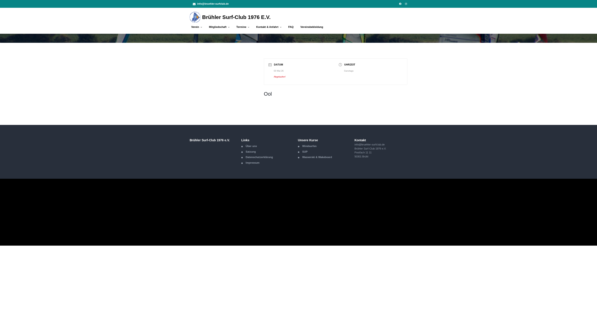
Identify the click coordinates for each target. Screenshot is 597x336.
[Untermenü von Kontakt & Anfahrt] (281, 27)
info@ (201, 3)
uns (254, 146)
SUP (305, 151)
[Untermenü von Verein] (201, 27)
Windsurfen (309, 146)
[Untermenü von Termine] (248, 27)
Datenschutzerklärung (259, 157)
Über (249, 146)
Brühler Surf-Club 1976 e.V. (236, 17)
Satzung (251, 151)
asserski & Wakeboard (318, 157)
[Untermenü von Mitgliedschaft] (229, 27)
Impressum (252, 162)
